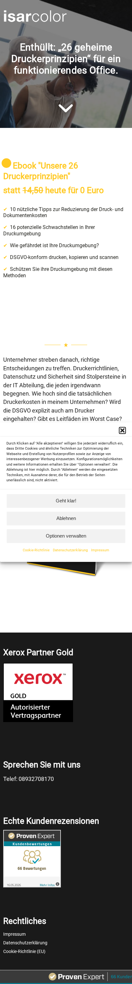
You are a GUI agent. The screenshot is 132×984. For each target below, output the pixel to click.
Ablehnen (66, 518)
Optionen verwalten (66, 536)
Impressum (100, 550)
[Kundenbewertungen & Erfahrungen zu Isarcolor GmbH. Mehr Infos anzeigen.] (32, 887)
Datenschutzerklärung (70, 550)
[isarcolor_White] (53, 16)
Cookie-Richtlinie (36, 550)
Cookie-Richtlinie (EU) (24, 951)
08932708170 (36, 779)
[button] (122, 430)
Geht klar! (66, 500)
